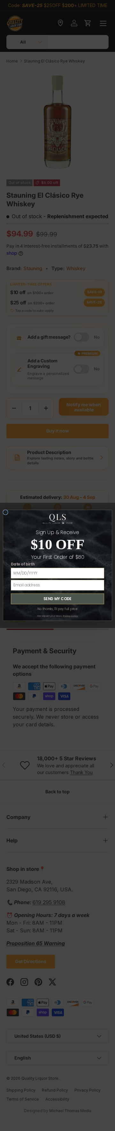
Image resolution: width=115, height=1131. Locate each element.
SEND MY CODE (57, 598)
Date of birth (23, 564)
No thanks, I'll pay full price (57, 609)
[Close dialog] (5, 512)
